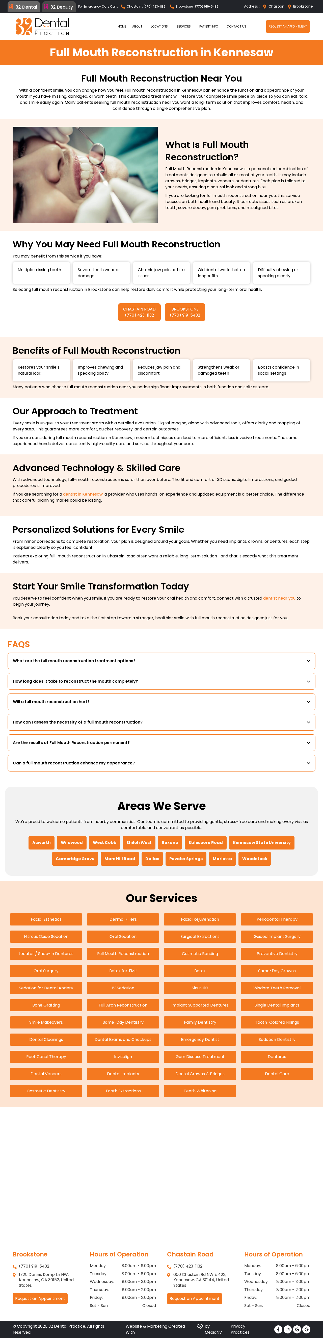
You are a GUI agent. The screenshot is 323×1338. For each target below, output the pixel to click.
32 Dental (26, 7)
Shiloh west (139, 842)
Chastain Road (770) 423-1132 (139, 312)
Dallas (152, 859)
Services (183, 26)
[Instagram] (288, 1329)
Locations (159, 26)
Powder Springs (186, 859)
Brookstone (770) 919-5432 (185, 312)
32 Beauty (61, 7)
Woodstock (254, 859)
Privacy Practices (240, 1329)
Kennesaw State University (262, 842)
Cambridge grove (75, 859)
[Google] (297, 1329)
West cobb (104, 842)
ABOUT (137, 26)
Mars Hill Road (119, 859)
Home (122, 26)
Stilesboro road (206, 842)
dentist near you (279, 598)
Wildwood (72, 842)
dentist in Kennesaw (83, 494)
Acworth (41, 842)
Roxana (170, 842)
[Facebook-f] (278, 1329)
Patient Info (208, 26)
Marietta (222, 859)
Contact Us (236, 26)
